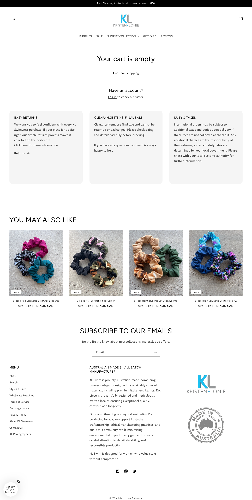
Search (13, 382)
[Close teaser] (19, 481)
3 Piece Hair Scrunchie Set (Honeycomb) (156, 300)
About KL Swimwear (21, 421)
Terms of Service (19, 401)
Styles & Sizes (17, 389)
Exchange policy (19, 408)
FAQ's (12, 376)
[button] (13, 18)
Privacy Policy (17, 414)
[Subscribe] (156, 352)
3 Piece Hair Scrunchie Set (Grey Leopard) (36, 300)
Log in (112, 97)
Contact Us (16, 427)
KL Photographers (20, 434)
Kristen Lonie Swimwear (130, 498)
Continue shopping (126, 73)
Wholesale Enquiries (21, 395)
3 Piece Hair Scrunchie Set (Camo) (96, 300)
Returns (19, 153)
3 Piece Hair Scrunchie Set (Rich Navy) (216, 300)
